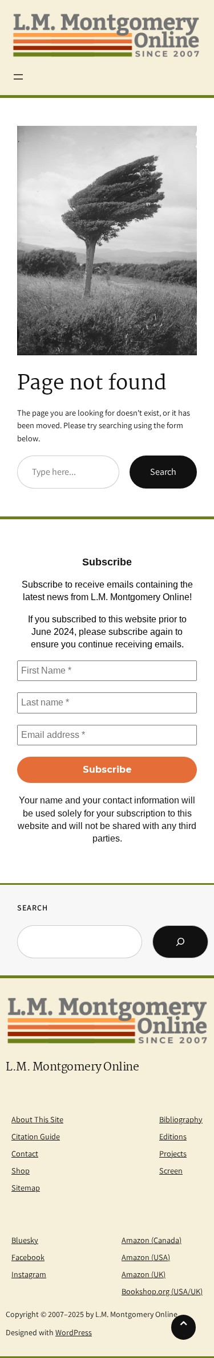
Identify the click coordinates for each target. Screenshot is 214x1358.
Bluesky (24, 1239)
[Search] (180, 941)
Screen (171, 1170)
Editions (173, 1136)
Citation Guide (35, 1136)
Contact (24, 1153)
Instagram (28, 1274)
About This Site (37, 1119)
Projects (173, 1153)
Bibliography (181, 1119)
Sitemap (25, 1187)
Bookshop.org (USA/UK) (162, 1291)
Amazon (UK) (143, 1274)
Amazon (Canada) (151, 1239)
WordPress (73, 1332)
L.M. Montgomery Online (72, 1067)
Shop (20, 1170)
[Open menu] (18, 77)
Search (163, 472)
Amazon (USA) (146, 1257)
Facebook (28, 1257)
